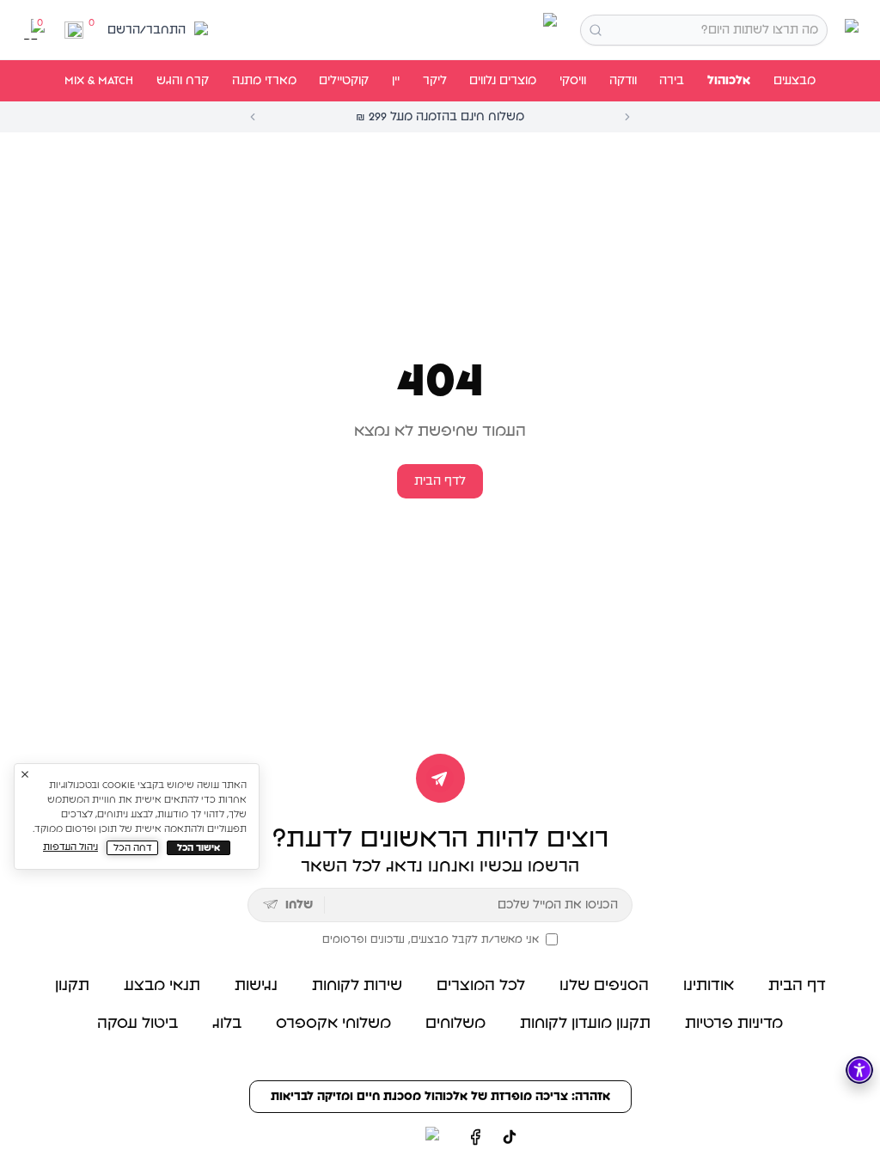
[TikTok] (509, 1137)
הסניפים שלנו (604, 986)
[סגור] (24, 774)
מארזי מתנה (264, 81)
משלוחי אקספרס (333, 1023)
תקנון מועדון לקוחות (585, 1023)
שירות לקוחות (357, 986)
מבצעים (794, 81)
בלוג (226, 1023)
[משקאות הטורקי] (440, 30)
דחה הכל (132, 848)
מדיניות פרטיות (734, 1023)
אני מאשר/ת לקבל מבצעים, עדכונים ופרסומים (430, 939)
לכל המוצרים (481, 986)
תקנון (72, 986)
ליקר (435, 81)
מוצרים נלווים (502, 81)
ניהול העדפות (70, 847)
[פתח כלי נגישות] (859, 1070)
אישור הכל (198, 848)
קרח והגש (182, 81)
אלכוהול (728, 81)
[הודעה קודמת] (253, 117)
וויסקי (572, 81)
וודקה (623, 81)
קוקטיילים (344, 81)
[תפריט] (848, 29)
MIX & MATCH (98, 81)
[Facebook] (475, 1137)
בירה (671, 81)
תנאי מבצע (162, 986)
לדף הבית (440, 481)
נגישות (256, 986)
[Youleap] (400, 1137)
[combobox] (704, 30)
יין (396, 81)
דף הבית (797, 986)
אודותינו (708, 986)
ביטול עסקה (137, 1023)
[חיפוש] (595, 30)
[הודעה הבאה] (627, 117)
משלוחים (455, 1023)
